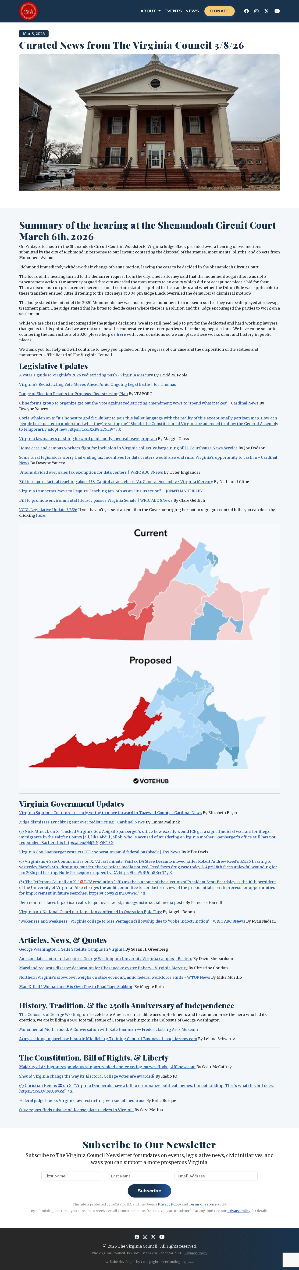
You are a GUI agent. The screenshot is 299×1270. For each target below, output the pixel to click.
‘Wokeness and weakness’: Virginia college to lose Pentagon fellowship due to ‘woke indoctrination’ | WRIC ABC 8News (132, 921)
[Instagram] (256, 11)
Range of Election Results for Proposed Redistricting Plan (73, 393)
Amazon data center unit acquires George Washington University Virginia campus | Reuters (105, 958)
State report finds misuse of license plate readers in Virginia (76, 1110)
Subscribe (149, 1191)
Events (173, 11)
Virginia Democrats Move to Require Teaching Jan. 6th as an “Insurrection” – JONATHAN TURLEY (111, 491)
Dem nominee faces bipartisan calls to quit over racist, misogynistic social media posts (102, 902)
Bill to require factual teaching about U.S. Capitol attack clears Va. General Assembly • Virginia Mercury (116, 481)
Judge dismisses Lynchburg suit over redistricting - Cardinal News (82, 822)
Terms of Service (203, 1204)
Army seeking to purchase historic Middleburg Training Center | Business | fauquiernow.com (108, 1038)
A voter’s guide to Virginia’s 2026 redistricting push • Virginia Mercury (86, 375)
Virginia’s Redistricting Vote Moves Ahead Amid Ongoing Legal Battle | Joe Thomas (97, 384)
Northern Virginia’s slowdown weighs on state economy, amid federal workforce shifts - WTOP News (114, 977)
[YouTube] (277, 11)
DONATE (219, 11)
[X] (266, 11)
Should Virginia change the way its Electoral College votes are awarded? (87, 1076)
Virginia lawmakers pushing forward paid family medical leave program (88, 438)
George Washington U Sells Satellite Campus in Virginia (72, 949)
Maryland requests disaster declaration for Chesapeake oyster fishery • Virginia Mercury (103, 968)
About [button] (148, 11)
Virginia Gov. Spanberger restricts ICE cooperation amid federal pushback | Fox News (100, 852)
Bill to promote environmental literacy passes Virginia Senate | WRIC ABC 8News (96, 500)
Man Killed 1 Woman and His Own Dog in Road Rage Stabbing (76, 986)
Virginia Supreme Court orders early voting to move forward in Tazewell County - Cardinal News (110, 812)
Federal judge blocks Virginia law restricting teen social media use (82, 1100)
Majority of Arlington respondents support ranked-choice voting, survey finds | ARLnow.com (107, 1066)
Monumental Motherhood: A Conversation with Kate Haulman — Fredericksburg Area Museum (108, 1029)
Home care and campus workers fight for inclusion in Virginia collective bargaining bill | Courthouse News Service (128, 448)
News (192, 11)
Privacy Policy (169, 1204)
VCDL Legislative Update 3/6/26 (48, 509)
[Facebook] (246, 11)
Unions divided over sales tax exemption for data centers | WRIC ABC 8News (91, 472)
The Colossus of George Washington (53, 1014)
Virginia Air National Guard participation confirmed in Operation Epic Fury (90, 911)
